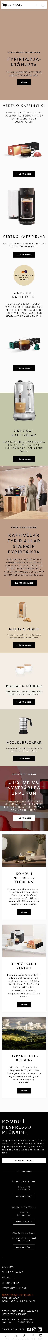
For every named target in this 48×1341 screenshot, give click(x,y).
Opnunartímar (24, 1196)
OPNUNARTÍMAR (24, 1247)
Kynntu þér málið (24, 583)
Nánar (24, 82)
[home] (12, 5)
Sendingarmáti (11, 1283)
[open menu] (43, 5)
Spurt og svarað (13, 1272)
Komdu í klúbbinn (24, 1161)
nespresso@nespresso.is (18, 1295)
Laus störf (9, 1267)
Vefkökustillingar (14, 1288)
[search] (36, 5)
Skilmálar (8, 1277)
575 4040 (14, 1298)
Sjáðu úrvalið (24, 174)
